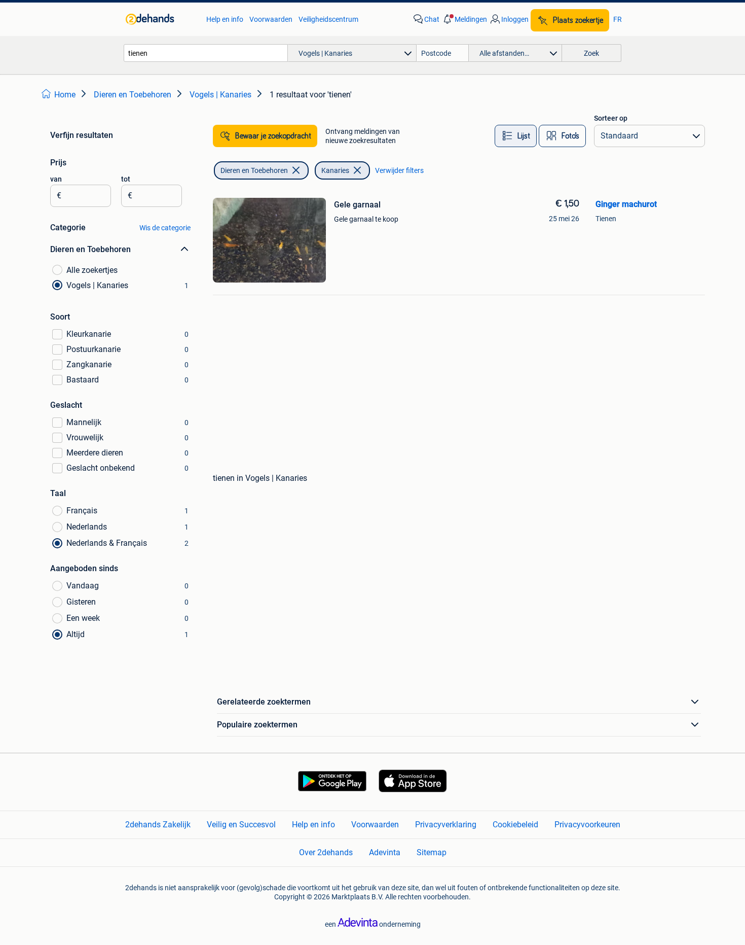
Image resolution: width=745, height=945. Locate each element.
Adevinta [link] (384, 852)
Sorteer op (610, 118)
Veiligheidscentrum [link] (328, 19)
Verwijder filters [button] (399, 170)
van (56, 179)
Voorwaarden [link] (270, 19)
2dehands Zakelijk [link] (158, 824)
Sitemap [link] (431, 852)
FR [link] (617, 19)
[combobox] (206, 53)
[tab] (516, 136)
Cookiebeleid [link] (515, 824)
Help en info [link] (224, 19)
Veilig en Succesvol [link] (241, 824)
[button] (464, 19)
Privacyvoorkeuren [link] (587, 824)
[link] (161, 19)
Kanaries (335, 170)
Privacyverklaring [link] (445, 824)
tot (125, 179)
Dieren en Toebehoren (254, 170)
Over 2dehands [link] (326, 852)
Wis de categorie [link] (165, 228)
